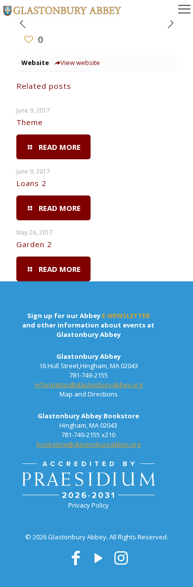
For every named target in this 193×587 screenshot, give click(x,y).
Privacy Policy (88, 505)
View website (80, 62)
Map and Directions (88, 394)
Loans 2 (31, 183)
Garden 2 (34, 244)
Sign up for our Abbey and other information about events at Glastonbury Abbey (88, 325)
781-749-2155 (88, 375)
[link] (88, 481)
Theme (29, 122)
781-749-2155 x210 (88, 434)
